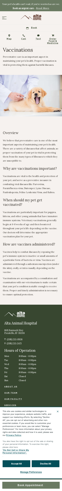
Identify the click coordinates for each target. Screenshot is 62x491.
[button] (4, 18)
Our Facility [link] (13, 399)
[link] (31, 17)
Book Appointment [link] (30, 485)
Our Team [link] (11, 393)
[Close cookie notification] (58, 411)
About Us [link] (10, 386)
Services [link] (10, 405)
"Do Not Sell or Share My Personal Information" (16, 451)
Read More (42, 8)
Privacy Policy (13, 435)
